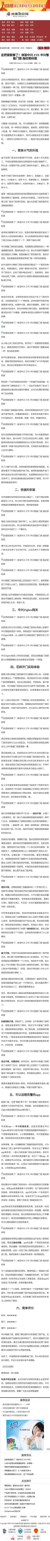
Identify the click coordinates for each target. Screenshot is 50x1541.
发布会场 (39, 37)
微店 (13, 40)
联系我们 (13, 1517)
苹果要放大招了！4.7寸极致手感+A (17, 1471)
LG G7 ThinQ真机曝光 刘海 (14, 1508)
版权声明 (43, 1517)
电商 (8, 40)
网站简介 (3, 1517)
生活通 (32, 37)
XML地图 (33, 1517)
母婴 (3, 30)
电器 (13, 30)
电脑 (27, 33)
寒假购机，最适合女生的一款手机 (17, 1486)
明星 (27, 22)
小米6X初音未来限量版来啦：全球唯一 (19, 1463)
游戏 (3, 37)
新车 (13, 25)
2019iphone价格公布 (12, 1511)
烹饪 (31, 30)
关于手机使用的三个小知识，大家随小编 (19, 1497)
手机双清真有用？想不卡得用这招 (15, 1408)
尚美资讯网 (15, 48)
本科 (31, 25)
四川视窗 (15, 1373)
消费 (21, 37)
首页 (3, 22)
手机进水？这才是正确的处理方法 (17, 1500)
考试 (27, 25)
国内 (13, 22)
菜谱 (27, 30)
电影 (31, 22)
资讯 (8, 22)
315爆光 (40, 40)
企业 (22, 33)
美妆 (3, 25)
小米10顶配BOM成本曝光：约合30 (17, 1489)
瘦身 (13, 37)
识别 (13, 33)
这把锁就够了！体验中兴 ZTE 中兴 (17, 1460)
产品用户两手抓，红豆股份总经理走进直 (19, 1493)
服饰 (22, 25)
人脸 (8, 33)
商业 (27, 40)
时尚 (22, 30)
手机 (31, 33)
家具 (8, 30)
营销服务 (23, 1517)
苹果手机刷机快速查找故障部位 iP (17, 1467)
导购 (8, 25)
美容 (22, 22)
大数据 (32, 40)
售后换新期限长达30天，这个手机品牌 (18, 1474)
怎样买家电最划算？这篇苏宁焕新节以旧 (19, 1504)
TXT (27, 1520)
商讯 (3, 40)
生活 (3, 33)
